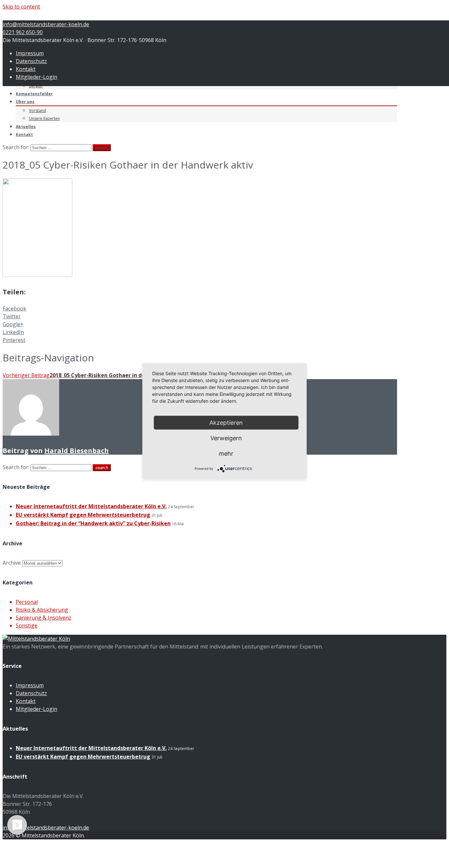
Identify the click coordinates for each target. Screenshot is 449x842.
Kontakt (25, 69)
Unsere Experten (44, 118)
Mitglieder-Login (36, 76)
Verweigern (226, 437)
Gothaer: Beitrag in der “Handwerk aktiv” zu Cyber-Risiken (93, 523)
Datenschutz (31, 61)
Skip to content (21, 6)
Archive (12, 562)
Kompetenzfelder (34, 94)
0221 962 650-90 (23, 32)
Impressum (30, 53)
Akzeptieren (226, 422)
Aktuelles (26, 126)
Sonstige (26, 625)
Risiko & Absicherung (42, 609)
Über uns (25, 101)
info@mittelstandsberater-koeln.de (46, 24)
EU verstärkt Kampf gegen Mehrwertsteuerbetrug (83, 514)
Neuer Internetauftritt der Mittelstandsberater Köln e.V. (91, 506)
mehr (226, 453)
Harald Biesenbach (76, 450)
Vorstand (37, 110)
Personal (27, 601)
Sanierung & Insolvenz (43, 617)
